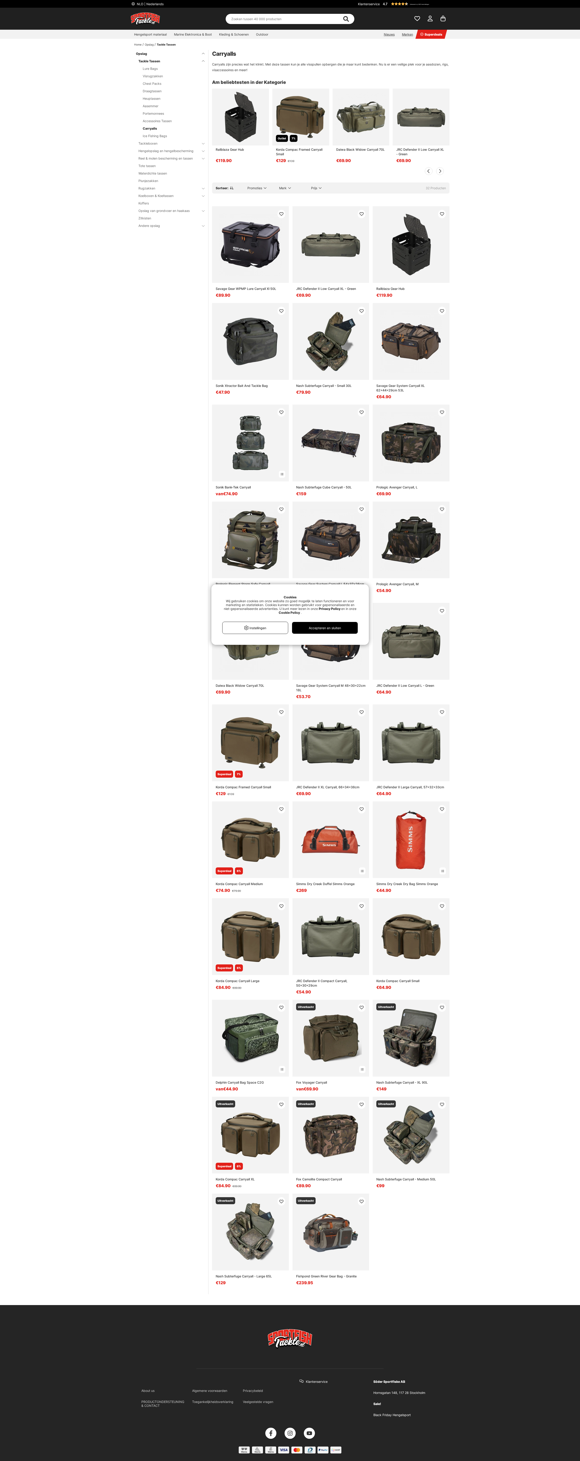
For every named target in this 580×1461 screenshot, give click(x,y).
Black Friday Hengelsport (392, 1415)
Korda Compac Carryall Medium (239, 884)
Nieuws (389, 34)
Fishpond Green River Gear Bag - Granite (326, 1276)
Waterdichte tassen (152, 173)
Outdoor (262, 34)
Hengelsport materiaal (150, 34)
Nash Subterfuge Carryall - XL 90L (402, 1082)
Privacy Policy (330, 609)
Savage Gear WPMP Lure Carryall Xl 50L (246, 289)
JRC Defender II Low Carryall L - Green (405, 685)
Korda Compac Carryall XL (235, 1179)
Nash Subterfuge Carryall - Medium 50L (406, 1179)
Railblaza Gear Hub (230, 149)
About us (148, 1391)
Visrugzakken (153, 76)
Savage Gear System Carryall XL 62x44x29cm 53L (400, 388)
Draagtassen (152, 91)
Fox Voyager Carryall (311, 1082)
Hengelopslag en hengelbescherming (165, 151)
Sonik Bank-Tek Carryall (233, 487)
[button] (416, 4)
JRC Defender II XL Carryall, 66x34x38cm (327, 787)
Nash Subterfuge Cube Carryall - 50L (324, 487)
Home (138, 44)
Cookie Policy (289, 612)
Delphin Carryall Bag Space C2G (240, 1082)
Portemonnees (153, 113)
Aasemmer (150, 106)
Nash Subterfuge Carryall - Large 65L (244, 1276)
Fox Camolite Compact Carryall (319, 1179)
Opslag (149, 44)
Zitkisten (144, 218)
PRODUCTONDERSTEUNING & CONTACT (162, 1404)
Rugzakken (146, 188)
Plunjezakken (148, 181)
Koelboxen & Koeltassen (156, 196)
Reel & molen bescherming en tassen (165, 158)
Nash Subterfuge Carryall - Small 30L (324, 386)
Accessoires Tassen (157, 121)
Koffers (143, 203)
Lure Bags (150, 68)
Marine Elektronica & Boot (193, 34)
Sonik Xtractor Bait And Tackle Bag (242, 386)
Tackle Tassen (166, 44)
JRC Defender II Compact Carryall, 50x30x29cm (321, 983)
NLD (150, 4)
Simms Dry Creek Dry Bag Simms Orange (407, 884)
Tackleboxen (147, 143)
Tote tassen (147, 166)
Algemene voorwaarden (209, 1391)
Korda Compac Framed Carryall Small (299, 152)
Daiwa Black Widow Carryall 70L (360, 149)
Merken (407, 34)
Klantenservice (369, 4)
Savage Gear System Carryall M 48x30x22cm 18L (330, 688)
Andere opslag (149, 226)
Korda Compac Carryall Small (397, 981)
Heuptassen (151, 98)
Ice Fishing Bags (155, 136)
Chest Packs (152, 83)
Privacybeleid (253, 1391)
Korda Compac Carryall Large (237, 981)
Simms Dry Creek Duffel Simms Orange (325, 884)
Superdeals (433, 34)
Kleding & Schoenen (234, 34)
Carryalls (150, 128)
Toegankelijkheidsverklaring (212, 1402)
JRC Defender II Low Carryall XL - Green (420, 152)
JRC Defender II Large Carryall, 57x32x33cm (410, 787)
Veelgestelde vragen (258, 1402)
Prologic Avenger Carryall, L (397, 487)
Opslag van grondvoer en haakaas (164, 211)
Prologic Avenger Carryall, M (397, 584)
